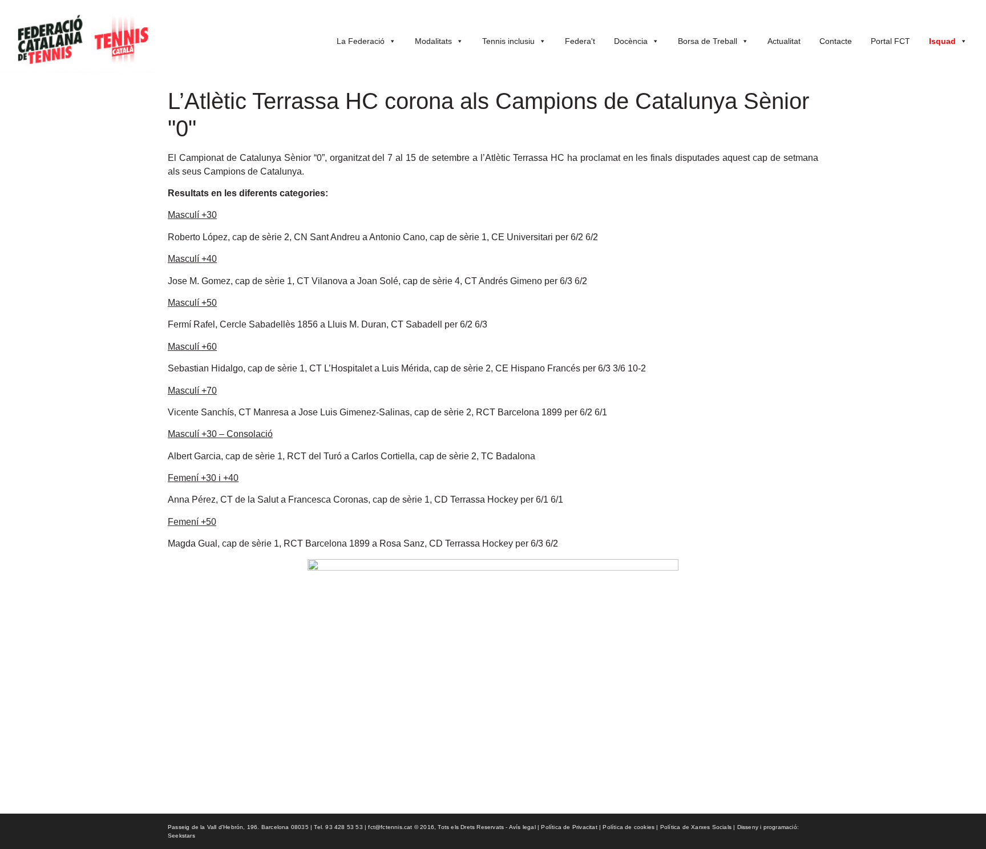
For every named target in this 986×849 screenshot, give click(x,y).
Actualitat (784, 41)
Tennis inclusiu (508, 41)
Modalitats (433, 41)
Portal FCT (890, 41)
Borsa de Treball (707, 41)
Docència (631, 41)
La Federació (361, 41)
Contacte (835, 41)
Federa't (580, 41)
